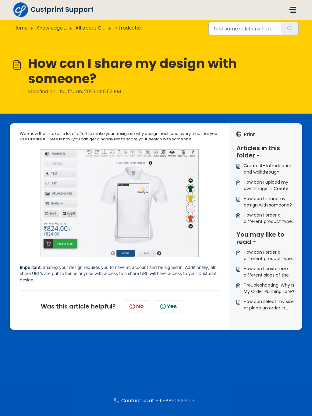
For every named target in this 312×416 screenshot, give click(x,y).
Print (249, 134)
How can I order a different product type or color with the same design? (268, 218)
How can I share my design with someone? (268, 202)
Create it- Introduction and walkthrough (268, 169)
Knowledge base (56, 27)
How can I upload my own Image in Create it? (266, 185)
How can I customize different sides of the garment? (266, 272)
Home (20, 27)
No (140, 306)
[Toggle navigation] (292, 9)
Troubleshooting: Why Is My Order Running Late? (269, 288)
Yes (172, 306)
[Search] (290, 28)
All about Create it (97, 27)
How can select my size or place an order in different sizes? (269, 304)
